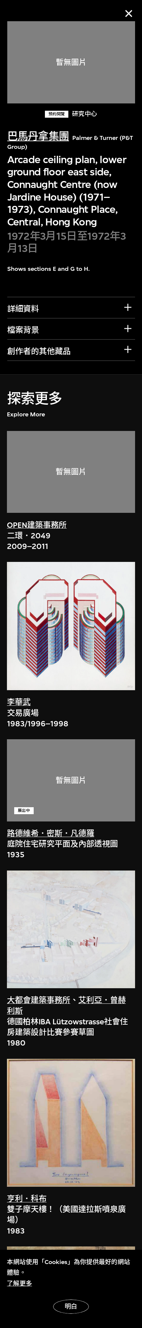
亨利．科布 (27, 1198)
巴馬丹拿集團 (38, 136)
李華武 (19, 702)
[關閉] (129, 13)
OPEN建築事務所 (37, 525)
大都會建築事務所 (38, 1000)
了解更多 (19, 1283)
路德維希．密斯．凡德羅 (50, 833)
